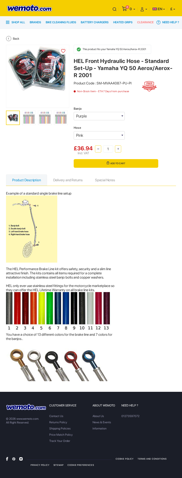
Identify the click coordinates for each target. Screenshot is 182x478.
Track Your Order (59, 441)
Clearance (145, 22)
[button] (132, 9)
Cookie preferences (80, 465)
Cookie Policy (125, 458)
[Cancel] (115, 9)
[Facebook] (7, 458)
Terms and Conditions (152, 458)
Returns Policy (58, 422)
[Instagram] (21, 458)
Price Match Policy (61, 434)
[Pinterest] (13, 458)
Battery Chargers (95, 22)
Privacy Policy (40, 465)
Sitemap (58, 465)
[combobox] (99, 116)
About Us (98, 416)
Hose (77, 127)
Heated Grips (123, 22)
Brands (35, 22)
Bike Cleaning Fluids (61, 22)
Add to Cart (117, 163)
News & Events (102, 422)
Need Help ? (170, 22)
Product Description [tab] (26, 180)
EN (159, 9)
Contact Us (56, 416)
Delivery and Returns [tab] (68, 180)
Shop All (18, 22)
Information (100, 428)
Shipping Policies (60, 428)
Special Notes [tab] (105, 180)
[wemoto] (26, 407)
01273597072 (130, 416)
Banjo (78, 108)
